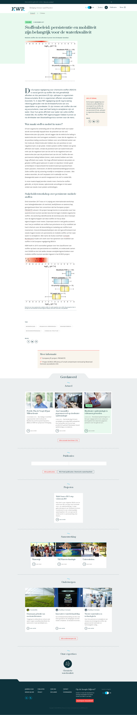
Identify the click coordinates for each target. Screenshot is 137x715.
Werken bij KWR (29, 692)
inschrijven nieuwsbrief (85, 701)
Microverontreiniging (33, 331)
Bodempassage (30, 326)
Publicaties (113, 7)
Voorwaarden (67, 692)
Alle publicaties (49, 472)
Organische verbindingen (47, 326)
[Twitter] (28, 341)
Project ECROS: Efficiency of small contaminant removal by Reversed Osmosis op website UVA (66, 363)
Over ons (53, 689)
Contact (65, 689)
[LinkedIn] (32, 341)
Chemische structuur (51, 331)
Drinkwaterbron (65, 326)
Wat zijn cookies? (49, 2)
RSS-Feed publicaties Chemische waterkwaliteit (75, 472)
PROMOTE (29, 210)
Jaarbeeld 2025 (29, 689)
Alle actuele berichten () (68, 440)
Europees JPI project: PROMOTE (53, 358)
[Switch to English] (90, 7)
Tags (26, 322)
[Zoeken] (106, 7)
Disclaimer (53, 692)
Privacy (40, 692)
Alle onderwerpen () (68, 638)
